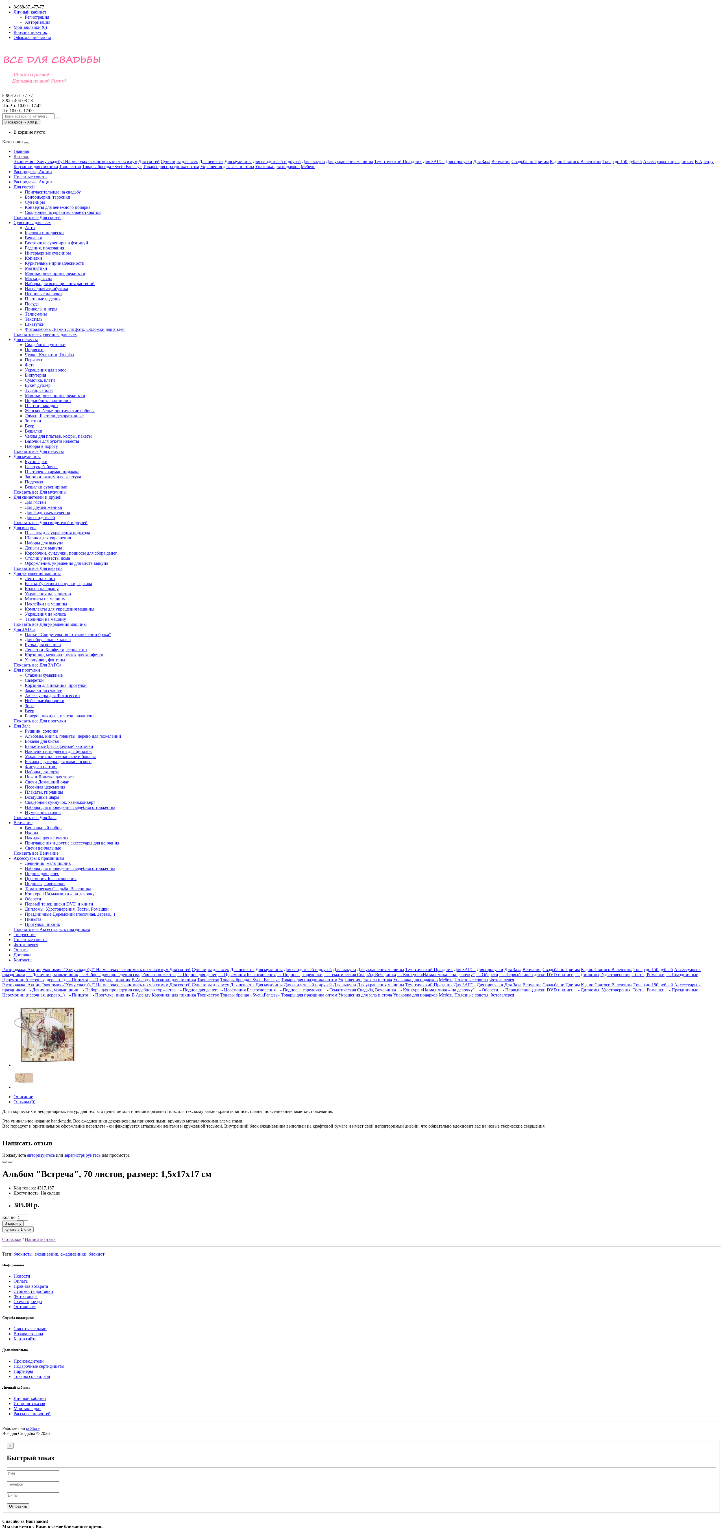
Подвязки (34, 349)
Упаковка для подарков (277, 166)
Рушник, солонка (41, 731)
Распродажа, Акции (33, 171)
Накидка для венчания (46, 837)
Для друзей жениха (43, 507)
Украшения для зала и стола (227, 166)
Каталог (21, 156)
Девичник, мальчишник (48, 863)
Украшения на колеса (45, 614)
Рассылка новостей (32, 1413)
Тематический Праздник (398, 161)
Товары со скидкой (32, 1376)
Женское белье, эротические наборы (60, 410)
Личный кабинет (30, 1398)
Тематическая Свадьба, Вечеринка (58, 888)
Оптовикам (25, 1306)
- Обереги (487, 974)
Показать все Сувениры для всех (45, 334)
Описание (23, 1096)
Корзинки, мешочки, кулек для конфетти (64, 654)
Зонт (29, 705)
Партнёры (23, 1371)
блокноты (23, 1254)
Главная (21, 151)
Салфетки (34, 680)
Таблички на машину (45, 619)
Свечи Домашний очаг (47, 782)
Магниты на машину (45, 598)
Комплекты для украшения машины (59, 609)
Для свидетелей (40, 517)
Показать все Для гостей (37, 217)
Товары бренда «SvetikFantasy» (112, 166)
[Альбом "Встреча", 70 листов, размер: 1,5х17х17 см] (46, 1065)
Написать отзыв (40, 1239)
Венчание (500, 161)
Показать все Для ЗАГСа (37, 665)
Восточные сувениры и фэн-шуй (56, 242)
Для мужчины (238, 161)
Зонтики (33, 420)
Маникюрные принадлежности (55, 273)
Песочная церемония (45, 787)
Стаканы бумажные (44, 675)
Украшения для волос (45, 370)
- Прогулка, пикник (109, 979)
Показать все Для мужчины (40, 492)
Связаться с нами (30, 1328)
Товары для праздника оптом (171, 166)
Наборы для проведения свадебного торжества (70, 807)
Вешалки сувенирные (46, 487)
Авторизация (37, 22)
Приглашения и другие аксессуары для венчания (72, 843)
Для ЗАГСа (434, 161)
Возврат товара (28, 1333)
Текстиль (33, 319)
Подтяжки (35, 481)
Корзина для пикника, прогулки (56, 685)
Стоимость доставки (33, 1291)
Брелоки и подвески (44, 232)
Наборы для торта (42, 771)
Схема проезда (28, 1301)
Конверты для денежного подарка (57, 207)
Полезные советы (30, 176)
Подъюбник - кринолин (48, 400)
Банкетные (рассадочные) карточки (59, 746)
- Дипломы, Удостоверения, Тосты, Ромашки (620, 974)
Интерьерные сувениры (48, 253)
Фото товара (26, 1296)
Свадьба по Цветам (530, 161)
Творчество (70, 166)
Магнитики (36, 268)
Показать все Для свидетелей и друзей (51, 522)
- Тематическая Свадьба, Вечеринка (360, 974)
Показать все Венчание (36, 853)
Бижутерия (35, 375)
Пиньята (33, 919)
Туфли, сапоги (39, 390)
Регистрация (37, 17)
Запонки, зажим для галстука (53, 476)
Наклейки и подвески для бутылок (58, 751)
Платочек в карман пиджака (52, 471)
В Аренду (704, 161)
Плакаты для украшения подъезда (57, 532)
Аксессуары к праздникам (668, 161)
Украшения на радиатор (48, 593)
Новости (22, 1276)
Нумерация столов (43, 812)
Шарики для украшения (48, 537)
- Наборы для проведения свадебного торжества (127, 974)
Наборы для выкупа (44, 542)
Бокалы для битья (42, 741)
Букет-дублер (38, 385)
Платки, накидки (41, 405)
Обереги (33, 898)
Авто (30, 227)
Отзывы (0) (24, 1101)
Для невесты (211, 161)
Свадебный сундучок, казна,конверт (60, 802)
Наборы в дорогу (41, 446)
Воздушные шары (42, 797)
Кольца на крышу (42, 588)
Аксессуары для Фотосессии (52, 695)
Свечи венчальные (43, 848)
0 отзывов (11, 1239)
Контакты (23, 960)
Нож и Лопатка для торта (49, 776)
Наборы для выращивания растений (60, 283)
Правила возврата (31, 1286)
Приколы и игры (41, 309)
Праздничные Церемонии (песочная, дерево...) (70, 914)
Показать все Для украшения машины (50, 624)
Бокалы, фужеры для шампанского (58, 761)
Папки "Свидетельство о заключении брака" (68, 634)
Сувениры (35, 202)
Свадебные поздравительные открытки (63, 212)
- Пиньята (77, 979)
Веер (29, 426)
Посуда (32, 303)
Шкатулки (35, 324)
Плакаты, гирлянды (44, 792)
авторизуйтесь (41, 1155)
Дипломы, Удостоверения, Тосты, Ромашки (67, 909)
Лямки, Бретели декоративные (54, 415)
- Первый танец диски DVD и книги (536, 974)
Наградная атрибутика (46, 288)
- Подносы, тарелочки (300, 974)
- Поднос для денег (197, 974)
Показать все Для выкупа (38, 568)
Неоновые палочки (43, 293)
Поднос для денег (42, 873)
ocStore (33, 1428)
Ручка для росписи (43, 644)
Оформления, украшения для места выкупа (66, 563)
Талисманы (36, 314)
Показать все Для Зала (35, 817)
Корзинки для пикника (36, 166)
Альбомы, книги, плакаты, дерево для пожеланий (73, 736)
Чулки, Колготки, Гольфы (49, 354)
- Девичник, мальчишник (52, 974)
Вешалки (33, 237)
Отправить (18, 1506)
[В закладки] (4, 1162)
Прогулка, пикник (42, 924)
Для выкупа (313, 161)
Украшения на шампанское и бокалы (60, 756)
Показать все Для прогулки (40, 720)
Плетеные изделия (42, 298)
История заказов (29, 1403)
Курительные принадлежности (54, 263)
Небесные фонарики (44, 700)
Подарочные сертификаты (39, 1366)
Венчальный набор (43, 827)
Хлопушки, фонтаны (45, 659)
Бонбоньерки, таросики (47, 197)
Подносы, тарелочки (45, 883)
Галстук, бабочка (41, 466)
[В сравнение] (10, 1162)
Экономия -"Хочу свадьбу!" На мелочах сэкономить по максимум (105, 969)
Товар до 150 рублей (622, 161)
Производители (29, 1361)
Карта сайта (25, 1338)
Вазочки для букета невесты (52, 441)
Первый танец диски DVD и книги (59, 904)
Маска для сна (38, 278)
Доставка (22, 954)
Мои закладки (27, 1408)
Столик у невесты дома (47, 558)
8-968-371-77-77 (17, 98)
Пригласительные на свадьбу (53, 192)
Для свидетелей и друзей (277, 161)
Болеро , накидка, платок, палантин (59, 715)
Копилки (33, 258)
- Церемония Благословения (247, 974)
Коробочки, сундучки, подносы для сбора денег (71, 553)
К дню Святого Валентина (575, 161)
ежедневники (73, 1254)
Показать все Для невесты (39, 451)
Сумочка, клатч (40, 380)
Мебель (308, 166)
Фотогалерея (26, 944)
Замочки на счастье (43, 690)
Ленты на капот (40, 578)
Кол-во (9, 1217)
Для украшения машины (349, 161)
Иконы (31, 832)
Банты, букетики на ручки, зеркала (58, 583)
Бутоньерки (36, 461)
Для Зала (481, 161)
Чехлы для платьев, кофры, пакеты (58, 436)
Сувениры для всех (179, 161)
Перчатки (34, 359)
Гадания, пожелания (44, 248)
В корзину (13, 1223)
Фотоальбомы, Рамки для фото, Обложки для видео (75, 329)
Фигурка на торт (41, 766)
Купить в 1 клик (18, 1229)
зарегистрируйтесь (82, 1155)
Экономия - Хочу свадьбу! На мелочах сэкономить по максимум (75, 161)
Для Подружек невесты (47, 512)
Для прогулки (459, 161)
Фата (29, 364)
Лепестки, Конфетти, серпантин (56, 649)
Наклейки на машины (46, 604)
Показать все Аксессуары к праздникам (52, 929)
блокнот (96, 1254)
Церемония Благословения (51, 878)
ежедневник (46, 1254)
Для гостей (149, 161)
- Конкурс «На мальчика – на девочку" (436, 974)
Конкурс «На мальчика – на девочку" (61, 893)
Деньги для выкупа (43, 548)
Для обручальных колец (48, 639)
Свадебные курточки (45, 344)
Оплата (21, 949)
